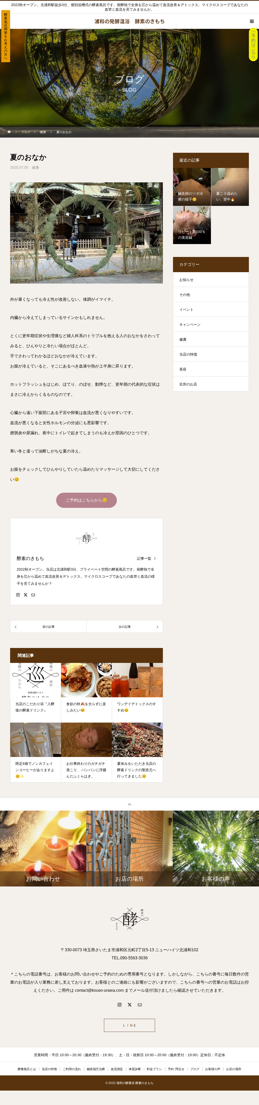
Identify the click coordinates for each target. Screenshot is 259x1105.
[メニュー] (251, 21)
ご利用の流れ (72, 1069)
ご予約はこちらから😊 (86, 500)
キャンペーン (190, 324)
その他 (184, 295)
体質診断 (135, 1069)
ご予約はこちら (253, 44)
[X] (25, 594)
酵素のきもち (30, 558)
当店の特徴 (188, 354)
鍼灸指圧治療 (96, 1069)
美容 (182, 369)
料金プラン (154, 1069)
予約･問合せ (176, 1069)
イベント (186, 310)
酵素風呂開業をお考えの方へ (5, 36)
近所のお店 (188, 384)
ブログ (194, 1069)
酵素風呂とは (27, 1069)
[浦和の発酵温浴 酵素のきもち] (129, 919)
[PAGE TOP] (129, 804)
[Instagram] (17, 594)
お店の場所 (233, 1069)
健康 (35, 167)
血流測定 (117, 1069)
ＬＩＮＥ (129, 1025)
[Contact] (33, 594)
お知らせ (186, 280)
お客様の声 (212, 1069)
